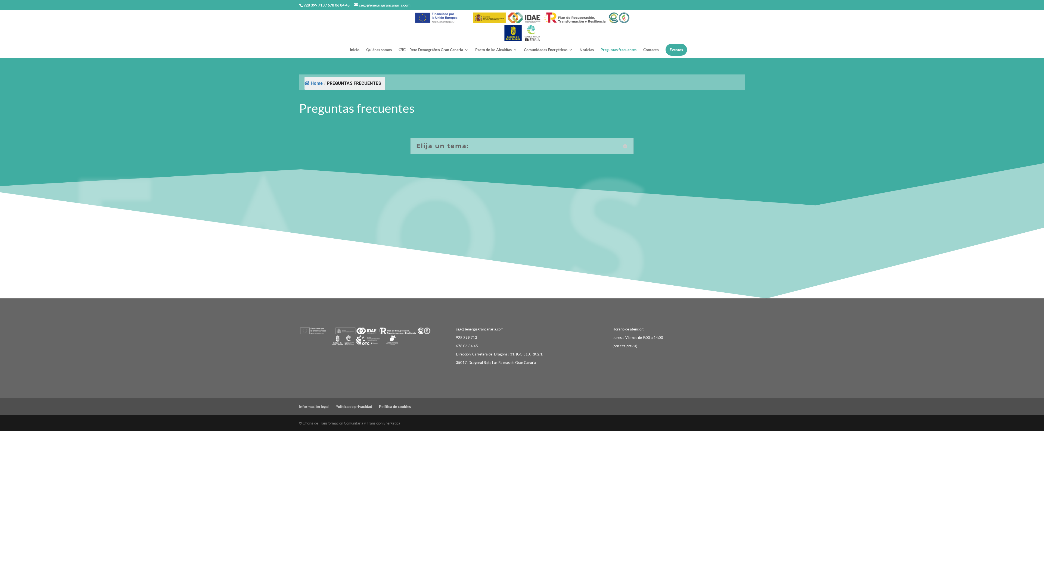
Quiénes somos (379, 50)
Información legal (314, 406)
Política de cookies (395, 406)
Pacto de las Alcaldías (493, 50)
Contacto (651, 50)
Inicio (354, 50)
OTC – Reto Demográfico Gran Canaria (431, 50)
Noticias (587, 50)
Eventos (676, 49)
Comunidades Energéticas (545, 50)
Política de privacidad (353, 406)
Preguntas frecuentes (618, 50)
